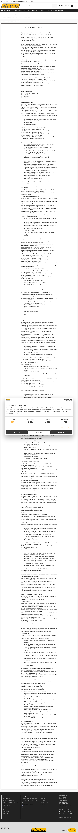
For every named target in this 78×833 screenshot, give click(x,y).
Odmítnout (17, 432)
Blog (37, 10)
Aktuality (43, 804)
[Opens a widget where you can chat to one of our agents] (72, 830)
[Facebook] (2, 829)
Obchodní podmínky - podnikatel (29, 798)
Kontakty (60, 10)
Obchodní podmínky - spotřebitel (29, 800)
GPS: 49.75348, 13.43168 (65, 806)
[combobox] (37, 6)
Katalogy (46, 10)
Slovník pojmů (6, 811)
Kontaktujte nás (6, 798)
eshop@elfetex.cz (20, 1)
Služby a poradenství (23, 10)
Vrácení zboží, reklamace (8, 800)
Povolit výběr (39, 432)
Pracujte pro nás (44, 802)
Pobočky (5, 807)
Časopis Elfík (53, 10)
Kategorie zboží (5, 10)
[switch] (30, 422)
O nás (15, 10)
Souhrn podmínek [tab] (26, 796)
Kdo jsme (43, 800)
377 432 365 (12, 1)
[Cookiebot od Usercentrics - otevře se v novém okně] (65, 400)
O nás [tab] (42, 796)
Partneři (32, 10)
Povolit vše (61, 432)
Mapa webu (5, 813)
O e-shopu (43, 805)
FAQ (4, 809)
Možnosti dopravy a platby (28, 804)
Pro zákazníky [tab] (6, 796)
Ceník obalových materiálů (9, 815)
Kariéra (41, 10)
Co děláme (43, 798)
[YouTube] (8, 829)
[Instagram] (5, 829)
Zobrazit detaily (65, 427)
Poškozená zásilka (7, 805)
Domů (2, 21)
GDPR (23, 802)
